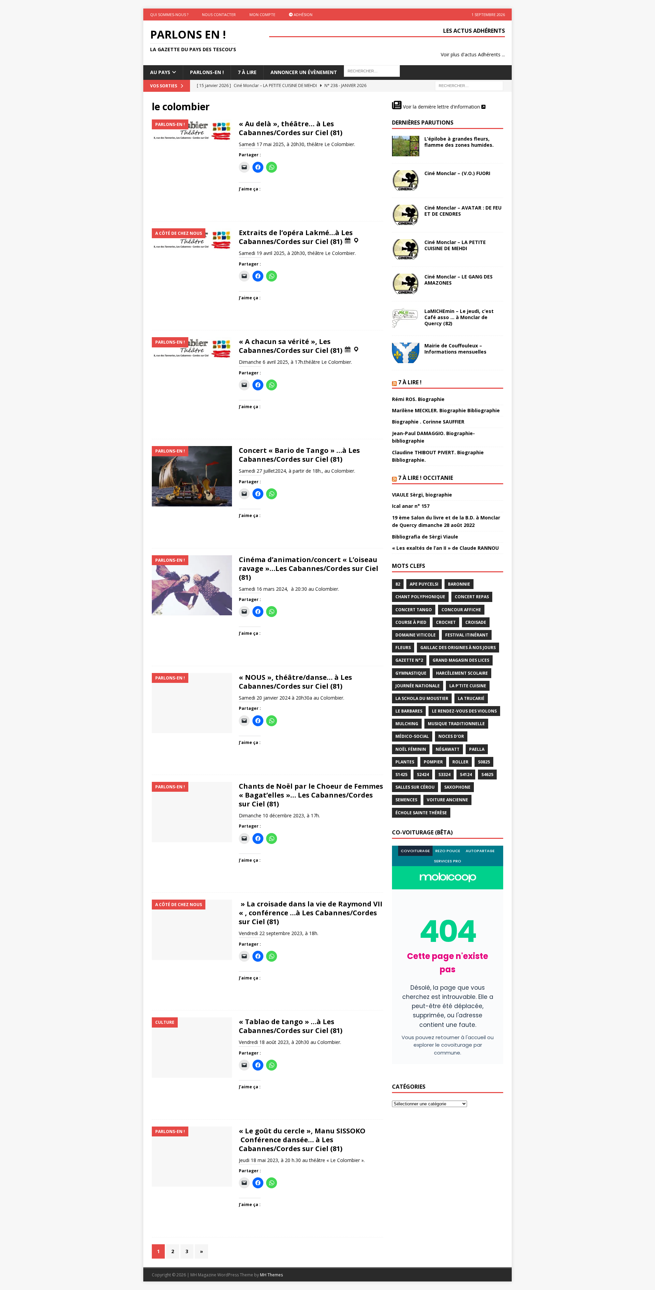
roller (460, 762)
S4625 (487, 774)
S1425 (401, 774)
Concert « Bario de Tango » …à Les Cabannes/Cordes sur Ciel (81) (299, 455)
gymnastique (410, 673)
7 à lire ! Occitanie (425, 478)
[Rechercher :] (469, 85)
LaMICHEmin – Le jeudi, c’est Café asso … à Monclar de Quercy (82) (459, 317)
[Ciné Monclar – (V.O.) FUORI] (405, 180)
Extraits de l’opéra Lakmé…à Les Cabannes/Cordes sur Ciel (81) (296, 237)
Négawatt (448, 749)
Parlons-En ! (207, 72)
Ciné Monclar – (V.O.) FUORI (457, 173)
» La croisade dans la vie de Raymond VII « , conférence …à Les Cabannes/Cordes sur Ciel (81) (310, 912)
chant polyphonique (420, 597)
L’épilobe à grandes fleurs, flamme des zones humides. (459, 141)
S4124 (466, 774)
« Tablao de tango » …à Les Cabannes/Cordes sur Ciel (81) (291, 1026)
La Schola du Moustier (421, 698)
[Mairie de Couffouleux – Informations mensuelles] (405, 353)
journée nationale (417, 686)
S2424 (423, 774)
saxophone (457, 787)
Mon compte (262, 14)
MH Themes (271, 1275)
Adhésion (302, 14)
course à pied (410, 622)
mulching (406, 724)
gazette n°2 (409, 660)
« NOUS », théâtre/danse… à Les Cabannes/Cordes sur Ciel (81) (295, 682)
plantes (404, 762)
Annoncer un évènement (304, 72)
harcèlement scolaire (462, 673)
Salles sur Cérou (415, 787)
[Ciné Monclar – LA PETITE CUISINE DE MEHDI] (405, 249)
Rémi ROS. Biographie (418, 399)
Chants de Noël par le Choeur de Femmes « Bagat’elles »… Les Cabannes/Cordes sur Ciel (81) (311, 795)
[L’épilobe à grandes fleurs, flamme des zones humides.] (405, 146)
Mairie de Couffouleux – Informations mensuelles (455, 348)
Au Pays (160, 72)
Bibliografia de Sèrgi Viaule (425, 536)
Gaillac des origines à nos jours (458, 647)
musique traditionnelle (456, 724)
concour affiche (461, 610)
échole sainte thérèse (421, 813)
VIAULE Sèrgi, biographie (422, 494)
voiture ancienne (447, 800)
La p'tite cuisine (467, 686)
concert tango (413, 610)
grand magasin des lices (461, 660)
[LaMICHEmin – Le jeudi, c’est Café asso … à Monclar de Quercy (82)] (405, 318)
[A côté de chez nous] (192, 239)
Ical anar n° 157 (411, 506)
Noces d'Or (451, 736)
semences (406, 800)
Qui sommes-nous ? (169, 14)
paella (476, 749)
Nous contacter (219, 14)
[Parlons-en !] (192, 130)
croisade (475, 622)
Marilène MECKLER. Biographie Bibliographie (446, 410)
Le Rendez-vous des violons (464, 711)
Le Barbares (408, 711)
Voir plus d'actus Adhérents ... (473, 54)
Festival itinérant (466, 635)
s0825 (484, 762)
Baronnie (459, 584)
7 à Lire (247, 72)
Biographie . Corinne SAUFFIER (428, 421)
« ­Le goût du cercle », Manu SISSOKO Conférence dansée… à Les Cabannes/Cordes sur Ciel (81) (303, 1139)
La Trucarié (471, 698)
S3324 (444, 774)
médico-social (412, 736)
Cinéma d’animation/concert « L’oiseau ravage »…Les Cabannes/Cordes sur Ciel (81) (308, 568)
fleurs (403, 647)
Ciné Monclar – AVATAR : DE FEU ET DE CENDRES (462, 210)
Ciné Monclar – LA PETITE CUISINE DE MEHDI (455, 245)
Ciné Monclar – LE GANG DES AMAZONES (458, 279)
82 (397, 584)
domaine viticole (415, 635)
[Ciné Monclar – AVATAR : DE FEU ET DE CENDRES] (405, 215)
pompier (433, 762)
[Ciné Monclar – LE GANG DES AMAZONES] (405, 284)
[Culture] (192, 1047)
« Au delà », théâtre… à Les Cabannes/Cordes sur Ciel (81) (291, 128)
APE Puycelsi (424, 584)
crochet (446, 622)
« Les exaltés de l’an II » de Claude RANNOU (445, 548)
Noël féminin (410, 749)
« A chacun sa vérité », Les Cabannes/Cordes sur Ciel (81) (291, 346)
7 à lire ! (410, 382)
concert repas (472, 597)
